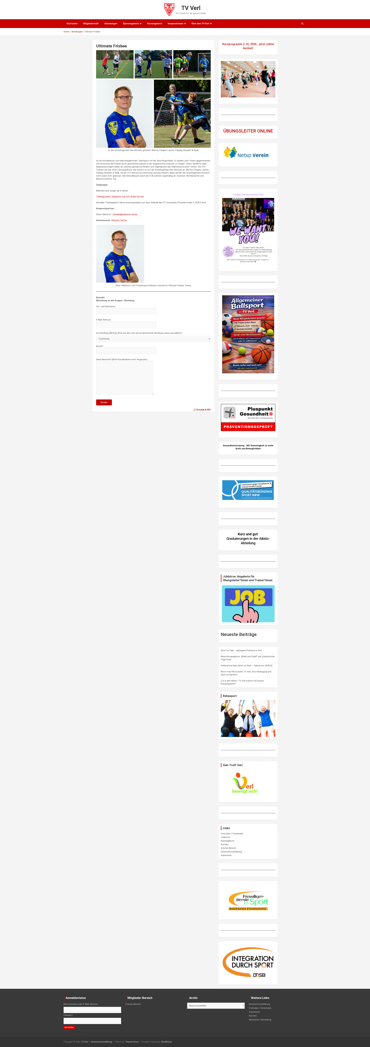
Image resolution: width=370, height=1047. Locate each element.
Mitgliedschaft (91, 23)
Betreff (99, 346)
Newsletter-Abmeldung (260, 1019)
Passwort (68, 1015)
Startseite (71, 23)
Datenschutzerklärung (231, 851)
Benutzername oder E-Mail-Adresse (81, 1004)
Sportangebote (131, 23)
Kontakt (225, 844)
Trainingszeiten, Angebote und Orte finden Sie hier (120, 196)
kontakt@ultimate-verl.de (125, 214)
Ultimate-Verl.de (119, 220)
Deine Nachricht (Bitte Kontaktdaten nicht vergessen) (121, 359)
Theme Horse (132, 1041)
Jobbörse (225, 837)
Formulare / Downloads (232, 833)
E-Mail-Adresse (103, 319)
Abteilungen (110, 23)
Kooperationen (175, 23)
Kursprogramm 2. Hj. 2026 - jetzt (244, 44)
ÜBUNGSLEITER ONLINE (248, 131)
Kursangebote (154, 23)
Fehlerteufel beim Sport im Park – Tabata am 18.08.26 (246, 665)
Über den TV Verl (200, 23)
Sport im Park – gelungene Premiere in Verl (241, 650)
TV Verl (190, 8)
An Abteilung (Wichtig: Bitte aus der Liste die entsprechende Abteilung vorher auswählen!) (139, 333)
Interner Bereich (228, 848)
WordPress (166, 1041)
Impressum (226, 855)
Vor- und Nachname (105, 306)
